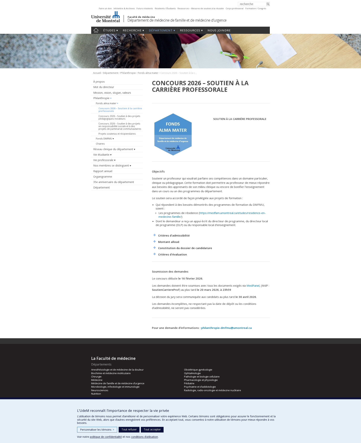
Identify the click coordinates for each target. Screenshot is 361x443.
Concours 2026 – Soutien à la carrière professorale (120, 109)
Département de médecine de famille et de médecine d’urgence (177, 20)
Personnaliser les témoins (97, 429)
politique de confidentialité (106, 436)
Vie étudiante (101, 154)
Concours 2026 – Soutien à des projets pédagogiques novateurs (119, 117)
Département (161, 30)
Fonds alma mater (148, 73)
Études (109, 30)
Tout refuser (129, 429)
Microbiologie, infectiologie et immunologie (115, 386)
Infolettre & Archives (124, 8)
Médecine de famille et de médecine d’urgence (117, 383)
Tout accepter (152, 429)
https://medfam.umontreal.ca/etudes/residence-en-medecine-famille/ (212, 214)
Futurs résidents (145, 8)
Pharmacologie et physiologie (201, 380)
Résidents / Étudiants (165, 8)
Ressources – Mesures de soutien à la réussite (200, 8)
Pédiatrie (189, 383)
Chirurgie (96, 376)
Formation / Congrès (255, 8)
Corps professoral (234, 8)
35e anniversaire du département (113, 182)
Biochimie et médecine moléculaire (111, 373)
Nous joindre (219, 30)
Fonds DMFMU (104, 138)
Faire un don (105, 8)
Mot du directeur (103, 87)
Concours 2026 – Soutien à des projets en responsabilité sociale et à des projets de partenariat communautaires (120, 126)
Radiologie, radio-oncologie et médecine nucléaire (212, 390)
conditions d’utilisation (144, 436)
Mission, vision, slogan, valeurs (112, 92)
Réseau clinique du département (113, 149)
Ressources (190, 30)
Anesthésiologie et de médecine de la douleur (117, 369)
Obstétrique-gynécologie (198, 369)
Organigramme (102, 176)
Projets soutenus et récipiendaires (117, 133)
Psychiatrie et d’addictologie (200, 386)
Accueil (96, 30)
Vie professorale (103, 160)
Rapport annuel (102, 171)
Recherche (132, 30)
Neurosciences (99, 390)
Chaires (100, 143)
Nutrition (96, 393)
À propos (99, 81)
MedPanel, (253, 285)
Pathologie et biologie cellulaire (202, 376)
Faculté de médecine (141, 17)
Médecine (96, 380)
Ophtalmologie (192, 373)
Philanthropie (128, 73)
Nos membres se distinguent (111, 165)
